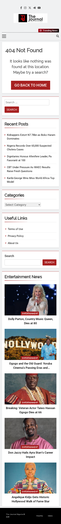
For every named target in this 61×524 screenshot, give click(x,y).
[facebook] (21, 8)
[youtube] (39, 8)
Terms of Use (15, 229)
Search (9, 256)
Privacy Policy (16, 236)
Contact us (50, 515)
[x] (29, 8)
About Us (13, 243)
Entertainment (30, 313)
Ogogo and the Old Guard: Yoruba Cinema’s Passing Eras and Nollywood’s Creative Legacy (30, 368)
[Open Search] (57, 36)
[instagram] (25, 8)
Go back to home (30, 85)
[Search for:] (27, 102)
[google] (34, 8)
